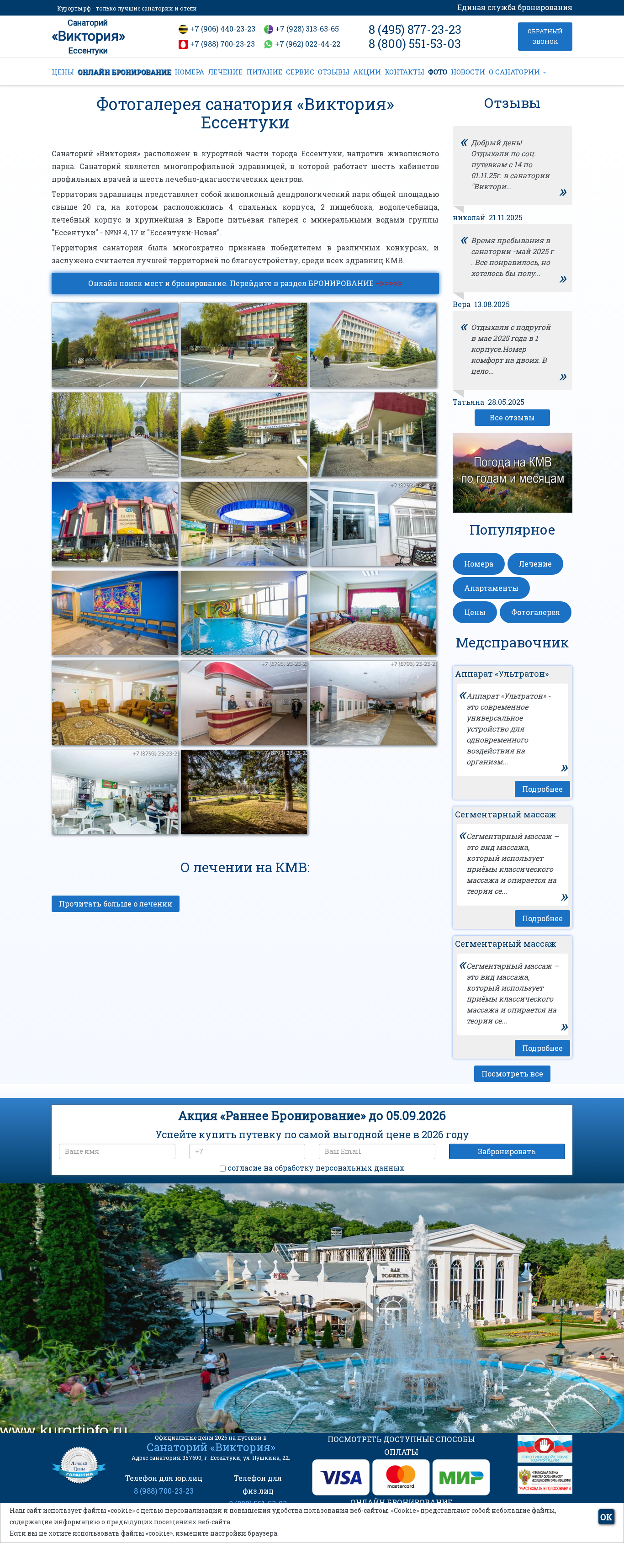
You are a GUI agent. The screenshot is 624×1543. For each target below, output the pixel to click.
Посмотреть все (512, 1073)
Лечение (535, 563)
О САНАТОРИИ (515, 71)
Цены (475, 612)
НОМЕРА (189, 71)
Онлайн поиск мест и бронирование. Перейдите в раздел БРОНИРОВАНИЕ (245, 282)
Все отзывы (512, 417)
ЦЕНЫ (63, 71)
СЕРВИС (300, 71)
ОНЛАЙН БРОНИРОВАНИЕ (124, 71)
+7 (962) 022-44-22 (307, 43)
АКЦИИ (367, 71)
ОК (606, 1516)
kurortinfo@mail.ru (202, 1368)
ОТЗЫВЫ (333, 71)
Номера (478, 563)
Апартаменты (491, 588)
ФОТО (437, 71)
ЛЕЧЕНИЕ (225, 71)
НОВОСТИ (468, 71)
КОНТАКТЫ (404, 71)
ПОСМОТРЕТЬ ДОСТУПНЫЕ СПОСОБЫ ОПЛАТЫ (401, 1445)
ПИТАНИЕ (264, 71)
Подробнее (542, 789)
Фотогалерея (535, 612)
